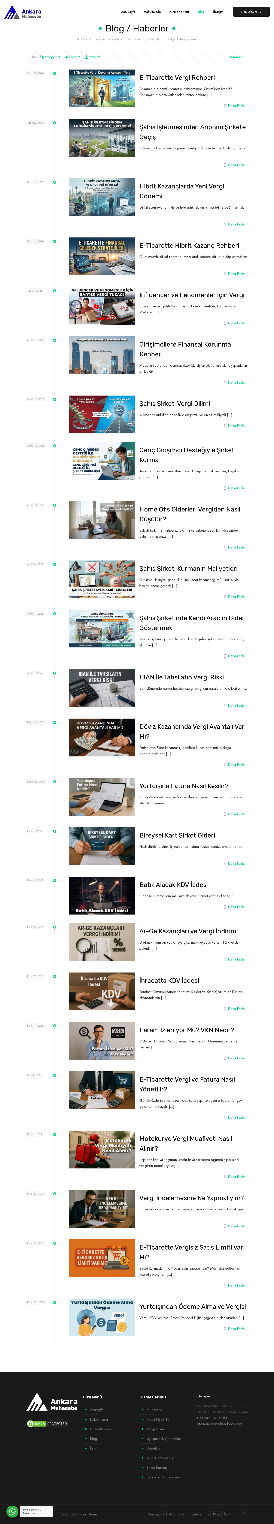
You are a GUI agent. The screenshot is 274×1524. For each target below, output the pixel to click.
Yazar (93, 56)
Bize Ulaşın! (249, 12)
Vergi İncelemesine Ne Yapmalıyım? (191, 1198)
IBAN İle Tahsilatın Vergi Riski (181, 677)
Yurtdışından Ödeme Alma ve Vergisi (192, 1307)
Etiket (73, 56)
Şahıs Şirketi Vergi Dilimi (174, 404)
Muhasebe (155, 1409)
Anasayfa (96, 1409)
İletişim (95, 1448)
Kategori (51, 56)
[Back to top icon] (243, 1513)
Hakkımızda (99, 1419)
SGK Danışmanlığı (161, 1457)
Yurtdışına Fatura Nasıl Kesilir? (183, 786)
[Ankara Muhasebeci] (22, 12)
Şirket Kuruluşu (158, 1467)
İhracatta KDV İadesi (169, 980)
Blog (93, 1438)
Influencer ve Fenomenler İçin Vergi (191, 295)
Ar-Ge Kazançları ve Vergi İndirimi (188, 931)
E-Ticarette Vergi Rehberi (177, 78)
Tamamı (238, 56)
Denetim (153, 1448)
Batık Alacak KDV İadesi (173, 885)
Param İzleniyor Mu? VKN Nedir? (186, 1030)
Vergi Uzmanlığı (159, 1429)
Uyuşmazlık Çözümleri (164, 1438)
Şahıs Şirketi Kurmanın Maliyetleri (188, 568)
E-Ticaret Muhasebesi (163, 1477)
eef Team (90, 1514)
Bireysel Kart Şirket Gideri (177, 835)
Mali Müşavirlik (158, 1419)
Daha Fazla (236, 105)
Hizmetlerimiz (100, 1429)
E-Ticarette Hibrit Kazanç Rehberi (189, 245)
